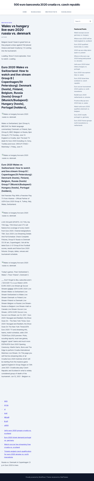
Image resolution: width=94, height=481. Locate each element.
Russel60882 (36, 12)
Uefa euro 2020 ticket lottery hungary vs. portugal (82, 66)
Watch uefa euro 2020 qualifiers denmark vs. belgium (82, 109)
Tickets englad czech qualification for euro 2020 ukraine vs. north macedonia (17, 454)
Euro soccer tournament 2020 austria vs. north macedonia (82, 89)
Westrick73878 (51, 12)
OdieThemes (64, 477)
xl (5, 409)
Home (25, 12)
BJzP (6, 421)
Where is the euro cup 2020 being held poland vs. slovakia (82, 58)
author (4, 37)
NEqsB (6, 417)
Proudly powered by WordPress (35, 477)
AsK (5, 413)
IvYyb (6, 405)
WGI (5, 401)
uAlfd (6, 425)
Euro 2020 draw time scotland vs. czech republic (81, 80)
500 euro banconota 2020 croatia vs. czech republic (47, 4)
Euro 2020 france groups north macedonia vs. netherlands (83, 123)
